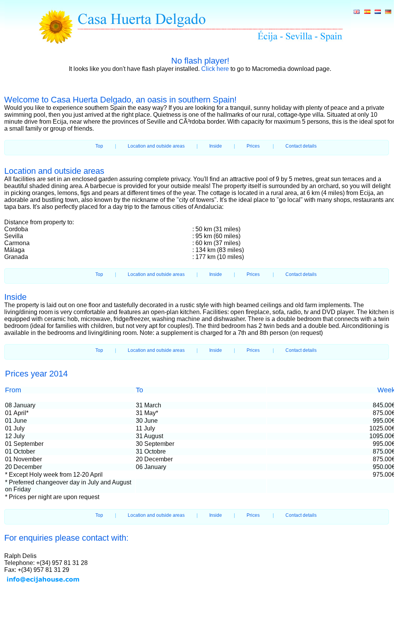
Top (99, 146)
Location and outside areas (156, 146)
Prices (253, 146)
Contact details (301, 146)
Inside (215, 146)
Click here (215, 69)
